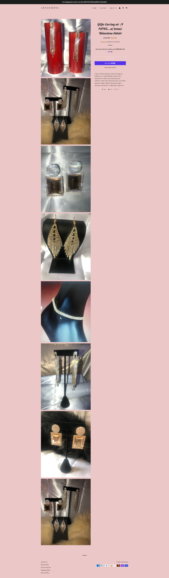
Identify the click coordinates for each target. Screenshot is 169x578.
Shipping (103, 42)
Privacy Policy (45, 573)
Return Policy (45, 564)
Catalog (103, 8)
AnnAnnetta (50, 8)
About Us (113, 8)
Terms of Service (46, 567)
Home (94, 8)
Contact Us (44, 562)
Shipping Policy (45, 570)
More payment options (110, 67)
